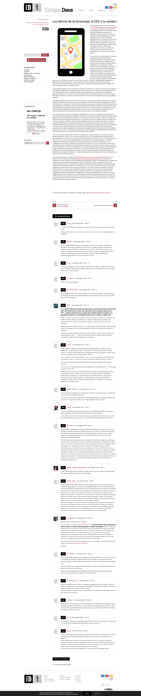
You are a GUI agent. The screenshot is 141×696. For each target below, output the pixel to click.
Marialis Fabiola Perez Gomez (76, 467)
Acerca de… (112, 10)
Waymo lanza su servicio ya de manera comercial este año (92, 157)
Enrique (59, 9)
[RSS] (116, 7)
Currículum (78, 675)
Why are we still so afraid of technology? (98, 192)
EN (113, 4)
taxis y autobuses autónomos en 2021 (89, 159)
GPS (39, 22)
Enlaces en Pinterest (30, 78)
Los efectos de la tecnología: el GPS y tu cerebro (85, 21)
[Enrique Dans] (33, 7)
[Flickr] (113, 7)
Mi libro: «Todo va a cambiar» (32, 73)
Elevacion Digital (72, 290)
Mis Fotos (62, 675)
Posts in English (28, 82)
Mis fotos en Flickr (29, 80)
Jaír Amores (71, 518)
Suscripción (78, 681)
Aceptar (87, 693)
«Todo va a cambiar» (64, 679)
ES (115, 4)
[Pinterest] (111, 7)
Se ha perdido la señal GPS (80, 543)
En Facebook (27, 75)
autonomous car (32, 22)
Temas (91, 10)
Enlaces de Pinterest (49, 681)
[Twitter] (108, 7)
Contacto (101, 10)
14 (47, 29)
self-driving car (44, 22)
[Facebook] (106, 7)
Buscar (45, 55)
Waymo (46, 24)
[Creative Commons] (108, 689)
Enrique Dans (37, 133)
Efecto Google (82, 524)
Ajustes (97, 693)
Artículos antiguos (29, 77)
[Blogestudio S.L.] (106, 685)
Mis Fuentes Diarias (64, 677)
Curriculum (27, 70)
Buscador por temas (37, 60)
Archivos (81, 10)
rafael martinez (72, 389)
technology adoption (38, 24)
